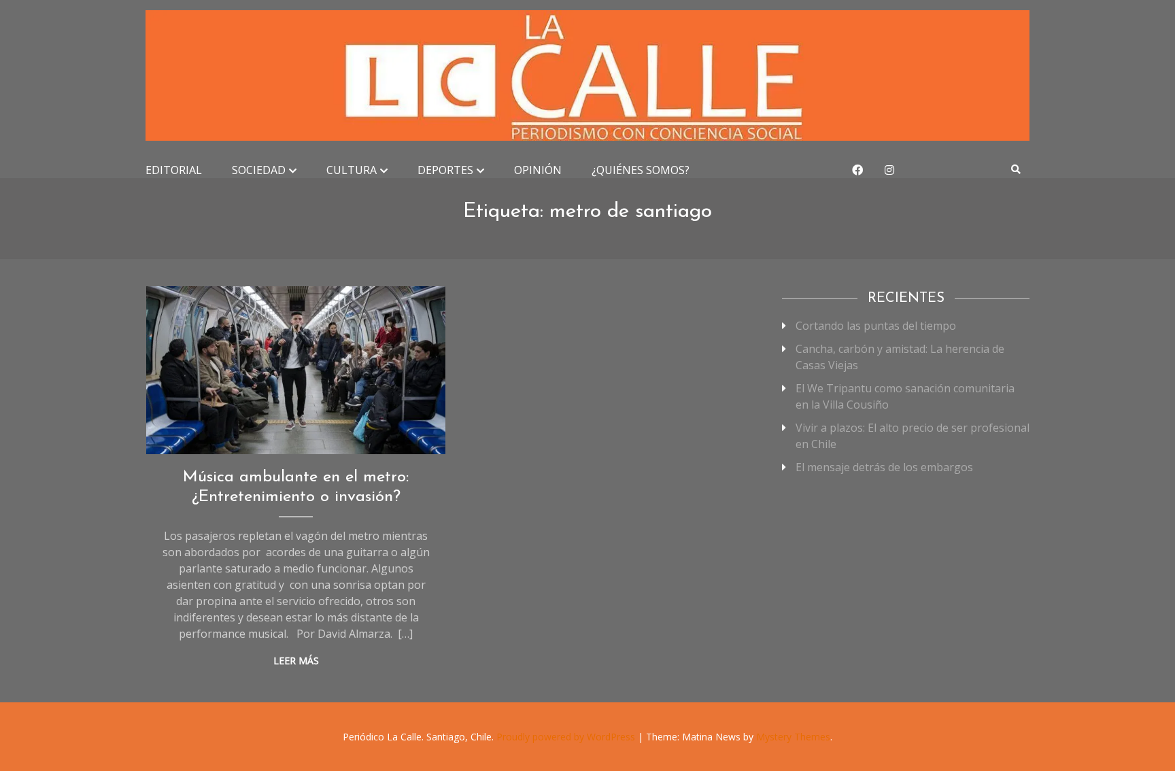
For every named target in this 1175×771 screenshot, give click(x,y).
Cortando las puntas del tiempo (876, 325)
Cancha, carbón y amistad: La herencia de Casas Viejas (900, 357)
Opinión (538, 169)
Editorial (174, 169)
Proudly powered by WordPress (567, 736)
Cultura (351, 169)
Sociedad (259, 169)
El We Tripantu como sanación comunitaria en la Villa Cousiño (905, 396)
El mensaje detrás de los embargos (884, 467)
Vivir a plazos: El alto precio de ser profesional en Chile (912, 435)
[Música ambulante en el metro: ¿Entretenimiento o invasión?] (296, 370)
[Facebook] (857, 169)
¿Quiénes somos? (640, 169)
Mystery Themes (793, 736)
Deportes (445, 169)
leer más (296, 660)
